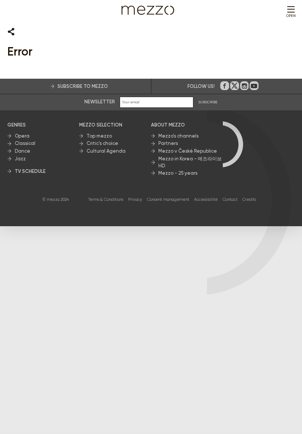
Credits (249, 199)
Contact (230, 199)
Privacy (135, 199)
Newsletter (99, 101)
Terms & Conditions (105, 199)
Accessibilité (206, 199)
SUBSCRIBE (208, 102)
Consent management (168, 199)
